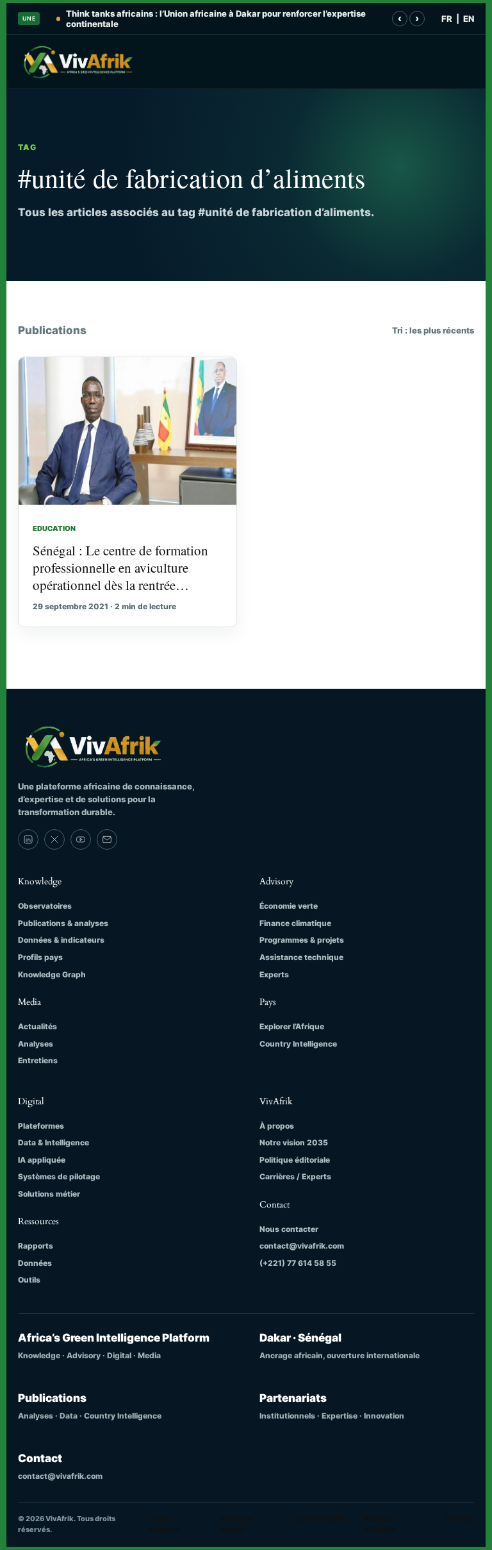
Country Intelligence (298, 1044)
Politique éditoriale (294, 1160)
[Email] (107, 839)
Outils (29, 1280)
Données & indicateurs (61, 940)
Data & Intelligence (53, 1142)
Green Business (164, 1524)
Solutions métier (49, 1194)
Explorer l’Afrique (291, 1026)
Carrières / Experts (295, 1176)
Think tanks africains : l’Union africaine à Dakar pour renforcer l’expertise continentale (216, 18)
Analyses (35, 1044)
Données (35, 1263)
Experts (274, 974)
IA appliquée (41, 1160)
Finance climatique (295, 923)
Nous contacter (288, 1229)
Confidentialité (320, 1518)
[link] (28, 839)
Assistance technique (301, 957)
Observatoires (45, 906)
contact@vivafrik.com (301, 1246)
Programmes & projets (301, 940)
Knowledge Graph (52, 974)
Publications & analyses (63, 923)
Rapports (35, 1246)
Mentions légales (235, 1524)
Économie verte (288, 906)
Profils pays (40, 957)
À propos (276, 1126)
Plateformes (41, 1126)
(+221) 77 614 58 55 (297, 1263)
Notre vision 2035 (293, 1142)
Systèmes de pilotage (59, 1176)
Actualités (37, 1026)
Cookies (459, 1518)
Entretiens (38, 1060)
